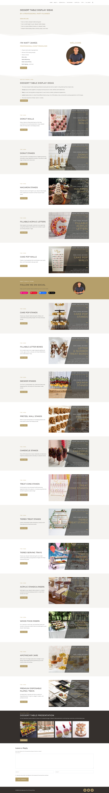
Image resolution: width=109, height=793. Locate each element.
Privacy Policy (31, 790)
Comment (18, 752)
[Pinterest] (92, 790)
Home (51, 2)
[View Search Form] (93, 3)
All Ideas (88, 2)
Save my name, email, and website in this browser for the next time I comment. (33, 775)
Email (57, 771)
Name (17, 771)
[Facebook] (84, 790)
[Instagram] (88, 790)
